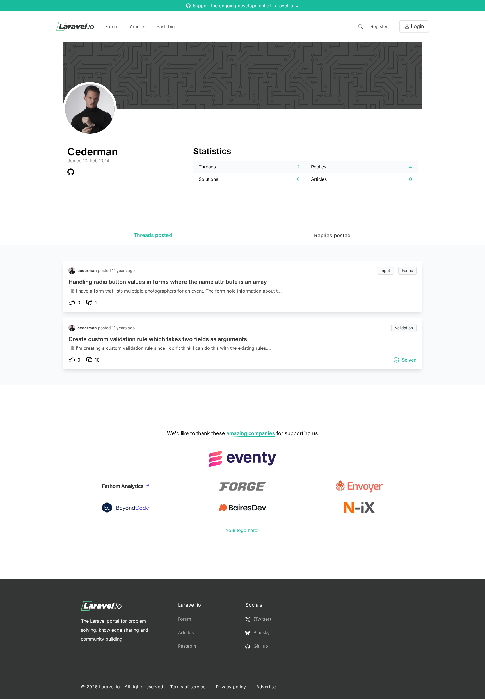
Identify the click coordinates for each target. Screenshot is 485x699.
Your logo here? (242, 530)
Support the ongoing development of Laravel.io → (246, 5)
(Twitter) (261, 619)
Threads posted (153, 235)
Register (379, 26)
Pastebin (166, 26)
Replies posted (332, 235)
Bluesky (261, 632)
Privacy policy (231, 686)
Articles (137, 26)
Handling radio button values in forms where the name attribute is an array (167, 281)
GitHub (260, 646)
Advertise (266, 686)
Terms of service (188, 686)
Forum (111, 26)
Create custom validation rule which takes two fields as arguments (157, 339)
